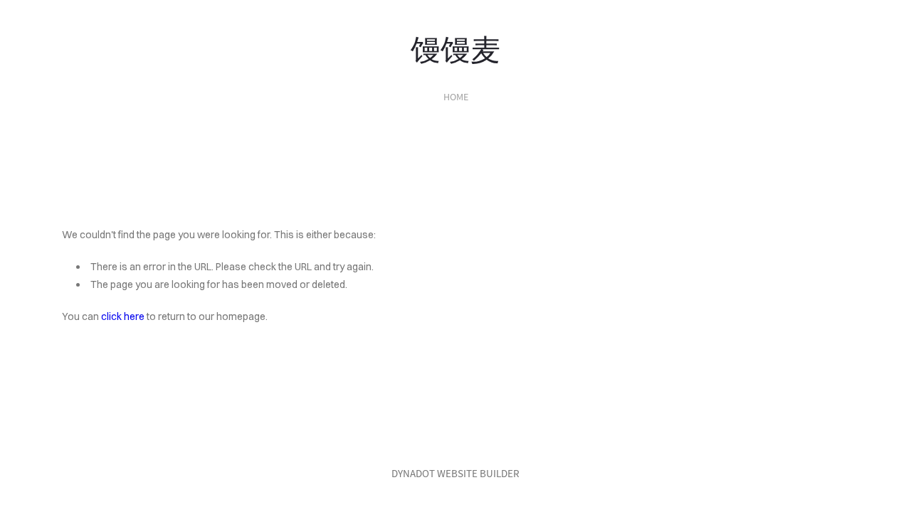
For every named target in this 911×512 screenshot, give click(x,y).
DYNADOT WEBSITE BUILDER (455, 473)
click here (122, 316)
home (455, 96)
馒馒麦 (455, 47)
